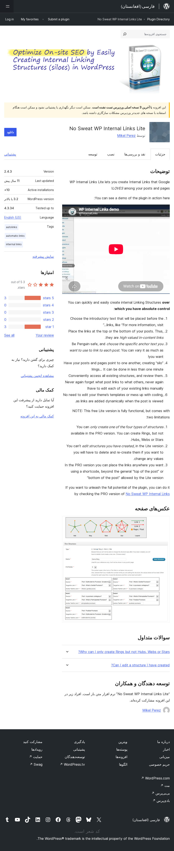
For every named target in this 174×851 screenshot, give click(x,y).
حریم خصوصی (159, 764)
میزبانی (164, 757)
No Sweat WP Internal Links (148, 494)
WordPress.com (155, 778)
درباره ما (163, 742)
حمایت (35, 757)
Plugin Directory (158, 19)
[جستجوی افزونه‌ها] (125, 34)
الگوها (123, 764)
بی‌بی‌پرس (160, 793)
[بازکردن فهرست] (7, 6)
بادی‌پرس (161, 800)
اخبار (166, 749)
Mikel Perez (126, 135)
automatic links (15, 235)
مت (165, 785)
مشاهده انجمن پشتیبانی (37, 376)
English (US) (12, 217)
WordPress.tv (72, 764)
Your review (45, 335)
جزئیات (160, 154)
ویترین (122, 742)
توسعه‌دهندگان (75, 757)
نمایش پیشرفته (43, 256)
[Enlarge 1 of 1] (164, 522)
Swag (35, 764)
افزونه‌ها (121, 757)
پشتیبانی (10, 154)
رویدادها (36, 749)
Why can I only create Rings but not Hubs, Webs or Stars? (124, 652)
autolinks (11, 227)
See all (9, 335)
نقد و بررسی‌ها (134, 154)
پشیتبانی (79, 749)
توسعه (92, 154)
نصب (110, 154)
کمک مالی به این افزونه (37, 416)
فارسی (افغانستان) (146, 820)
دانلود (10, 132)
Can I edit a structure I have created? (140, 665)
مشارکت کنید (32, 742)
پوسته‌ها (121, 749)
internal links (14, 244)
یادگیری (79, 742)
